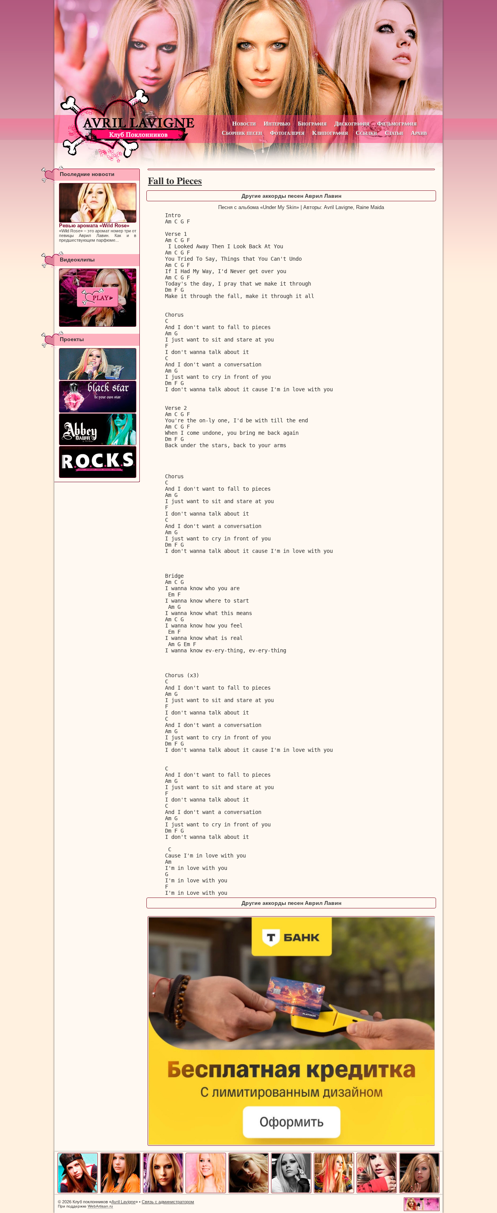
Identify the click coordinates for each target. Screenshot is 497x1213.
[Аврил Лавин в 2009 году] (376, 1192)
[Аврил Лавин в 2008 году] (334, 1192)
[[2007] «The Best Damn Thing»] (97, 297)
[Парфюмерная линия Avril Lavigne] (97, 397)
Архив (419, 132)
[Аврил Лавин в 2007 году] (291, 1192)
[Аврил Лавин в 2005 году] (205, 1192)
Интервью (277, 123)
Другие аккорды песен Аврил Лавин (291, 196)
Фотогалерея (287, 132)
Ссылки (366, 132)
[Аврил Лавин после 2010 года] (419, 1192)
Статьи (394, 132)
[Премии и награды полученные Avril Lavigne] (97, 364)
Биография (312, 123)
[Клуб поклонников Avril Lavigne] (248, 57)
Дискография (351, 123)
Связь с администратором (168, 1201)
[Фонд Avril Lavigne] (97, 462)
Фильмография (397, 123)
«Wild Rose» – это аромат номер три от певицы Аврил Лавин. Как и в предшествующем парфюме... (97, 232)
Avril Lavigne (123, 1201)
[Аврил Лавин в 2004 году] (163, 1192)
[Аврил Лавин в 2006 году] (248, 1192)
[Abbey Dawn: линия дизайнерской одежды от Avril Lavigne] (97, 429)
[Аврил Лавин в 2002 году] (77, 1192)
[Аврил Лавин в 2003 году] (120, 1192)
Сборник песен (242, 132)
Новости (244, 123)
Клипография (330, 132)
